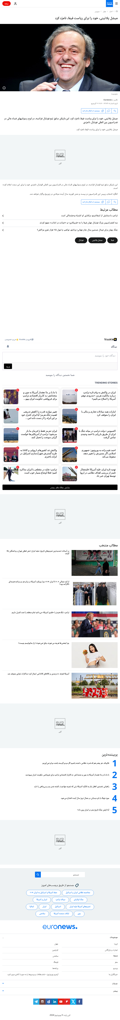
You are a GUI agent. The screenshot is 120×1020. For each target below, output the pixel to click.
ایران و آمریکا (41, 899)
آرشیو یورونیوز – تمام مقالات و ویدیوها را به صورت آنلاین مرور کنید (32, 974)
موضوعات (114, 937)
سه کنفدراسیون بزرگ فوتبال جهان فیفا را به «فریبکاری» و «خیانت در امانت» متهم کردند (79, 222)
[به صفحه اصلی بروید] (109, 3)
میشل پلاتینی (97, 240)
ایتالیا (32, 906)
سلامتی (42, 913)
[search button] (38, 874)
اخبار (111, 12)
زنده (6, 3)
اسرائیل (58, 906)
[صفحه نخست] (117, 11)
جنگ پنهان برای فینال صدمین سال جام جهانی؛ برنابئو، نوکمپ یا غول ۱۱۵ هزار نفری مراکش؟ (77, 230)
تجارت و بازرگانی (111, 950)
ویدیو (115, 968)
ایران (44, 906)
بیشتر (115, 991)
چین (79, 913)
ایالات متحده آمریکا (61, 913)
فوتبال (81, 240)
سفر (116, 962)
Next (115, 956)
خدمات (115, 983)
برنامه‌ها (55, 968)
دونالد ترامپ (60, 899)
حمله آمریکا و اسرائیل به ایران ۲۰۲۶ (43, 892)
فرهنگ (55, 962)
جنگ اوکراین (79, 899)
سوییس (97, 12)
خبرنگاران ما (113, 974)
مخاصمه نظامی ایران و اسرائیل (78, 892)
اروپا (116, 944)
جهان (104, 12)
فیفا (112, 240)
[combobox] (60, 874)
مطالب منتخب (108, 546)
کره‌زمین (55, 950)
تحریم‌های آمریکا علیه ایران (80, 906)
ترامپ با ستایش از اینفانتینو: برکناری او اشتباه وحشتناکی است (89, 215)
